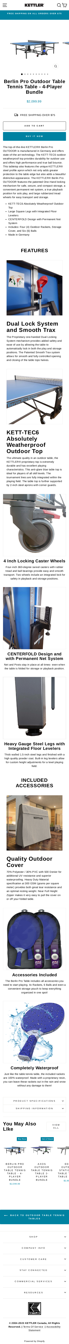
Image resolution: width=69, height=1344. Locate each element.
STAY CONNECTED (34, 1270)
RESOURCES (33, 1292)
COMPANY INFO (33, 1248)
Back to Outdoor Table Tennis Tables (37, 1217)
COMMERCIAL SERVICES (33, 1281)
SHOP (33, 1237)
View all (56, 1126)
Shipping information (34, 1108)
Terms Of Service (33, 1326)
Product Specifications (34, 1101)
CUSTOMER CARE (33, 1259)
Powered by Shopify (34, 1341)
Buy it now (34, 136)
